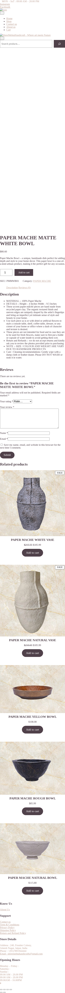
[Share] (7, 989)
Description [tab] (12, 287)
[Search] (59, 44)
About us (10, 27)
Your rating (6, 401)
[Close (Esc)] (10, 989)
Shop (9, 21)
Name (4, 433)
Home (9, 18)
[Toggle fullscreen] (4, 989)
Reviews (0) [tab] (24, 287)
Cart (8, 29)
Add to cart (24, 272)
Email (4, 439)
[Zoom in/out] (1, 989)
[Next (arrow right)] (4, 992)
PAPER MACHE (42, 281)
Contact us (11, 24)
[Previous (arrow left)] (1, 992)
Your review (7, 407)
